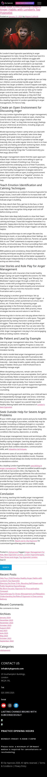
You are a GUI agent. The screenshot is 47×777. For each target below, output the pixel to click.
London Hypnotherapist (34, 554)
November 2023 (6, 623)
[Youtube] (3, 705)
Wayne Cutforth (31, 16)
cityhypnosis (13, 552)
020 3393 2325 (7, 692)
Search (3, 560)
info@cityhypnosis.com (12, 668)
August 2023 (5, 628)
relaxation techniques (17, 449)
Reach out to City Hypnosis (26, 541)
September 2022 (7, 641)
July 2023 (3, 630)
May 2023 (4, 636)
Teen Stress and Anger (9, 557)
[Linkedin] (16, 705)
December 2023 (6, 620)
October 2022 (5, 638)
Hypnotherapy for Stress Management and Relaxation (22, 594)
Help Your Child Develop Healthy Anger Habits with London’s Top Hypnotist (20, 9)
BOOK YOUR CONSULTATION (25, 3)
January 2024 (5, 617)
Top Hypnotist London (28, 557)
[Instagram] (9, 705)
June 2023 (4, 633)
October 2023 (5, 625)
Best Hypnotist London (13, 554)
